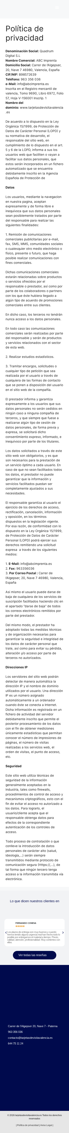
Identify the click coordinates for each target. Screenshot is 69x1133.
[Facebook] (5, 1061)
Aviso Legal (46, 1125)
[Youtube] (18, 1061)
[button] (57, 7)
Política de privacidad (28, 1125)
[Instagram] (11, 1061)
